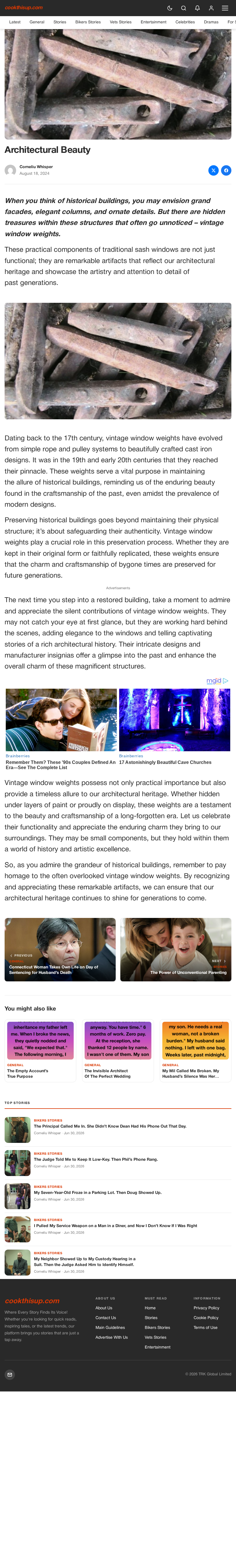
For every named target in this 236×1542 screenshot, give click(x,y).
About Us (104, 1308)
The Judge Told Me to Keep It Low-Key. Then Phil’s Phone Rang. (96, 1160)
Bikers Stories (88, 22)
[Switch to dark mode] (169, 8)
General (37, 22)
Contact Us (106, 1318)
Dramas (211, 22)
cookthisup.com (23, 7)
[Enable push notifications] (197, 8)
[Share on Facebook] (226, 170)
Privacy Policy (206, 1308)
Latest (14, 22)
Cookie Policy (206, 1318)
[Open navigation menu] (225, 8)
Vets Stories (121, 22)
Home (150, 1308)
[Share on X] (213, 170)
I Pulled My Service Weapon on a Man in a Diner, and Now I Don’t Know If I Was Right (115, 1226)
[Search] (183, 8)
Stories (60, 22)
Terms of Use (206, 1328)
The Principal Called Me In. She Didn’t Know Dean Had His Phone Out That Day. (110, 1126)
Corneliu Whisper (36, 167)
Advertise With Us (112, 1338)
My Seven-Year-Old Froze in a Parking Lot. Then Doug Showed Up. (98, 1193)
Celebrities (185, 22)
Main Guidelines (110, 1328)
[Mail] (10, 1375)
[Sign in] (211, 8)
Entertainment (153, 22)
